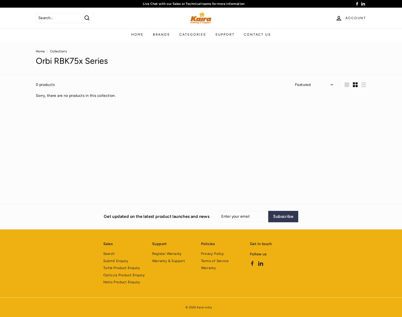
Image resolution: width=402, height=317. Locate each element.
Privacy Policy (212, 254)
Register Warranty (167, 254)
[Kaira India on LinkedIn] (260, 263)
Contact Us (257, 35)
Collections (58, 51)
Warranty (208, 268)
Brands (161, 35)
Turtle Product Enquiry (121, 268)
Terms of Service (214, 261)
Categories (192, 35)
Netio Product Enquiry (121, 282)
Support (225, 35)
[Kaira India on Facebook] (252, 263)
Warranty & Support (168, 261)
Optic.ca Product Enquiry (124, 275)
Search (108, 254)
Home (137, 35)
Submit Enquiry (115, 261)
